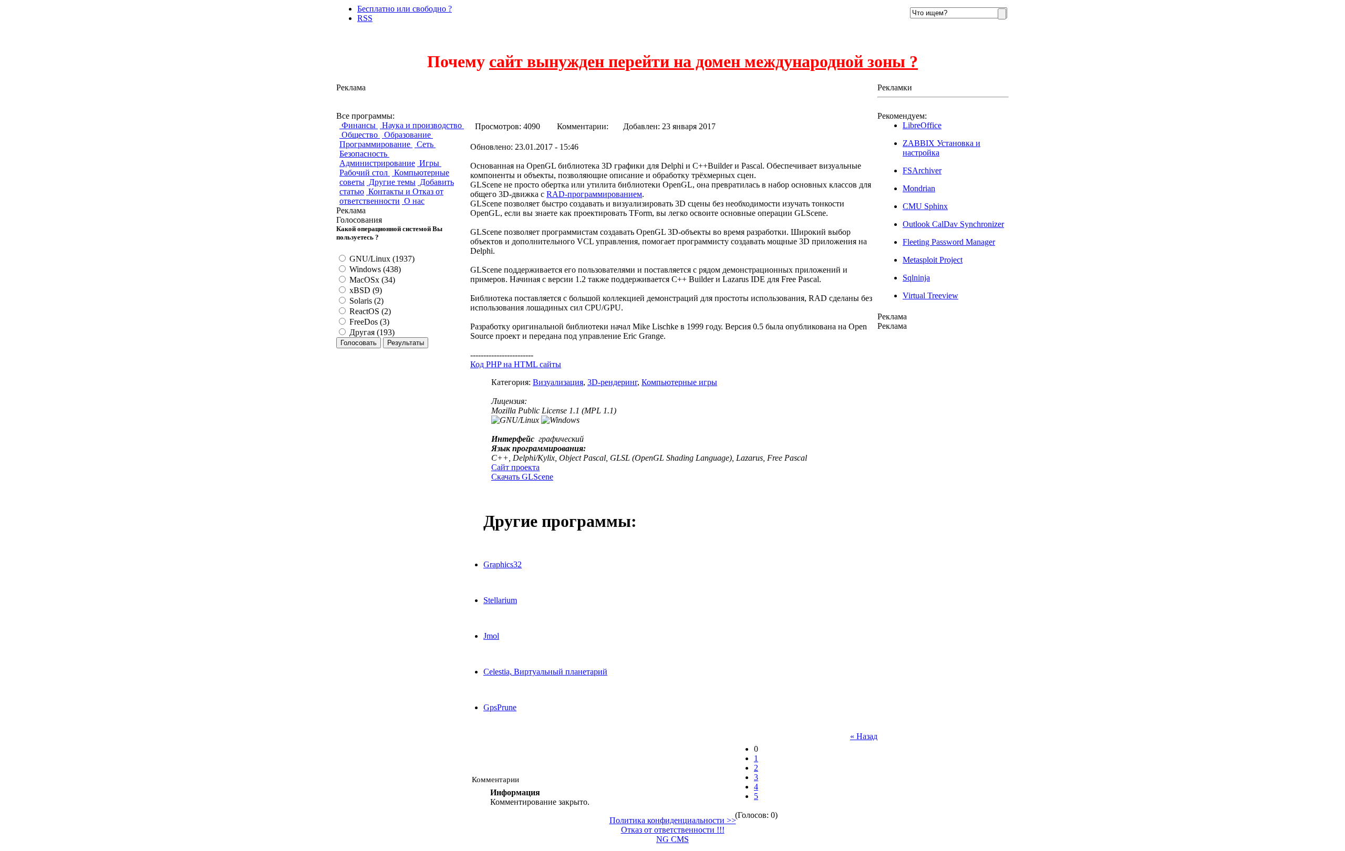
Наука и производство (422, 125)
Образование (407, 134)
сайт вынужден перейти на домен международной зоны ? (703, 61)
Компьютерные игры (679, 382)
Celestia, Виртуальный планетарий (545, 671)
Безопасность (364, 153)
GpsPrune (499, 707)
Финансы (358, 125)
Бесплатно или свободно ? (404, 8)
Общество (359, 134)
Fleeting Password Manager (949, 241)
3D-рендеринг (612, 382)
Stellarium (500, 600)
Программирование (375, 144)
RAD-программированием (594, 194)
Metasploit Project (933, 259)
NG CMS (672, 839)
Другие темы (391, 182)
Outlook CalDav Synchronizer (953, 224)
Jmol (491, 635)
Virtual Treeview (930, 295)
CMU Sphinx (925, 206)
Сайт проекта (515, 467)
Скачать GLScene (522, 476)
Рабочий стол (364, 172)
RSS (365, 18)
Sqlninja (916, 277)
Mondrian (919, 188)
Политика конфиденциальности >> (672, 820)
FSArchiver (922, 170)
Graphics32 (502, 564)
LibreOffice (922, 125)
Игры (429, 163)
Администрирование (377, 163)
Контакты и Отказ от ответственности (391, 196)
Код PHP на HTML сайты (515, 364)
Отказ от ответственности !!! (673, 829)
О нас (413, 200)
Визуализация (558, 382)
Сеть (425, 144)
